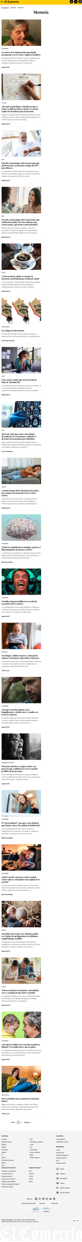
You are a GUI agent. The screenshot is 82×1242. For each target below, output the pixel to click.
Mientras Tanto (61, 1163)
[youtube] (47, 1199)
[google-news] (54, 1199)
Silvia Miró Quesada (8, 340)
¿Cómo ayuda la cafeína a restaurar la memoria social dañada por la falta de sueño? (21, 277)
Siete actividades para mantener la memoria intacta (20, 1099)
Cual (3, 376)
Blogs (31, 1155)
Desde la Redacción (62, 1155)
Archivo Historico (35, 1152)
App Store (42, 1203)
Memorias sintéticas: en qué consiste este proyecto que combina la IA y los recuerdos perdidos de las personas (20, 769)
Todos (58, 1150)
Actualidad (5, 48)
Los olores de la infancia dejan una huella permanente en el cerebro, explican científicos (21, 53)
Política (4, 1147)
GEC (30, 1171)
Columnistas (5, 327)
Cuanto (4, 487)
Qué (3, 159)
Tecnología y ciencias (36, 1142)
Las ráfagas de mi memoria (13, 330)
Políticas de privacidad (8, 1181)
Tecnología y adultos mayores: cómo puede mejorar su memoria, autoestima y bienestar (20, 656)
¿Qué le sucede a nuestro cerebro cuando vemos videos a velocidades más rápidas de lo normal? (21, 879)
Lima (3, 1165)
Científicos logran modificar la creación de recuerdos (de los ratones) (19, 602)
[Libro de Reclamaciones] (46, 1209)
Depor (31, 1181)
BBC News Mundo (7, 562)
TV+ (31, 1147)
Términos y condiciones (9, 1171)
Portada (4, 1139)
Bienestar (5, 652)
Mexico (4, 930)
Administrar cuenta (62, 1142)
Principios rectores (7, 1173)
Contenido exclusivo (8, 1160)
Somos (4, 1157)
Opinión (4, 1152)
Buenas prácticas (7, 1176)
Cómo (3, 272)
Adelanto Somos (61, 1158)
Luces (31, 1144)
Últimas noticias (6, 1142)
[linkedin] (50, 1199)
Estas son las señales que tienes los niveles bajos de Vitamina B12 (19, 381)
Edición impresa (35, 1157)
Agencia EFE (6, 67)
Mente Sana (5, 1095)
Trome (31, 1179)
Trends (4, 986)
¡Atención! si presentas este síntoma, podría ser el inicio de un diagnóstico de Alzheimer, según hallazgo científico (20, 936)
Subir (74, 1221)
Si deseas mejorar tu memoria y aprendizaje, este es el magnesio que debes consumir (20, 991)
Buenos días (60, 1152)
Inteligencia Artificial (8, 762)
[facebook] (36, 1199)
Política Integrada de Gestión (10, 1184)
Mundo (4, 1163)
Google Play (54, 1203)
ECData (4, 1144)
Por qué (4, 103)
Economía (5, 1150)
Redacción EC (6, 124)
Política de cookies (7, 1187)
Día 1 (57, 1160)
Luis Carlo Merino (7, 451)
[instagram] (43, 1199)
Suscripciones (60, 1139)
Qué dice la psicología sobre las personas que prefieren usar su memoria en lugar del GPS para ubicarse (21, 165)
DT (2, 1155)
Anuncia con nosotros (8, 1179)
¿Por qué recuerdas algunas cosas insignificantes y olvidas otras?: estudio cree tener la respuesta (20, 712)
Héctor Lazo (5, 670)
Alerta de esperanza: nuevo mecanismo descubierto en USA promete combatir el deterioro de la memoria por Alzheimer (19, 436)
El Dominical (33, 1150)
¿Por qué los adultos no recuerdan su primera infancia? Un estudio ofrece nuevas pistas (21, 1045)
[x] (39, 1199)
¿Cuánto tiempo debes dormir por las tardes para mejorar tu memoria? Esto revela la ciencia (20, 493)
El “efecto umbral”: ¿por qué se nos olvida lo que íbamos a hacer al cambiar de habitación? (21, 824)
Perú (31, 1139)
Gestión (31, 1173)
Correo (31, 1176)
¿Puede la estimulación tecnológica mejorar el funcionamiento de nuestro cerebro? (21, 548)
